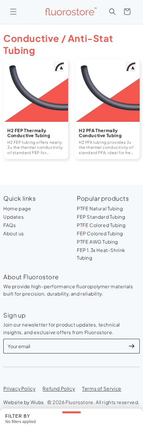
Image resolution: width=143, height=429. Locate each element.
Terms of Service (101, 388)
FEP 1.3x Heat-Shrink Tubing (101, 254)
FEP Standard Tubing (101, 217)
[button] (13, 11)
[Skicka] (132, 346)
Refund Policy (59, 388)
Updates (13, 217)
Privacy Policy (19, 388)
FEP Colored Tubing (100, 233)
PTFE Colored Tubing (101, 225)
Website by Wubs (23, 402)
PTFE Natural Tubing (100, 208)
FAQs (9, 225)
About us (13, 233)
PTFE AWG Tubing (97, 242)
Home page (17, 208)
